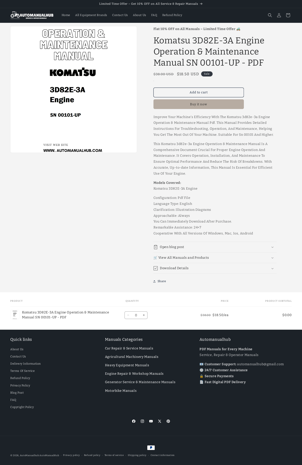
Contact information (163, 455)
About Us (17, 349)
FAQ (13, 400)
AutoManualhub (29, 455)
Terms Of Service (22, 371)
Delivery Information (25, 363)
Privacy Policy (20, 385)
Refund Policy (20, 378)
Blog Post (17, 392)
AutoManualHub (49, 455)
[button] (269, 15)
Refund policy (92, 455)
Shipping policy (137, 455)
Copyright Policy (22, 407)
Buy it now (198, 104)
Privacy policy (71, 455)
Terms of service (114, 455)
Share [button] (162, 281)
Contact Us (18, 356)
